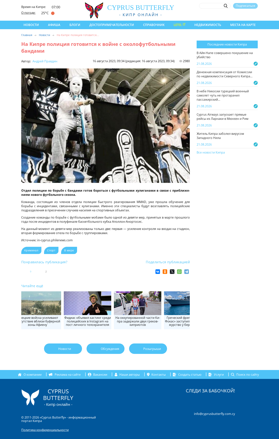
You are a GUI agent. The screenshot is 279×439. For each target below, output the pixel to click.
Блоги (74, 25)
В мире (69, 250)
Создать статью (189, 374)
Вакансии (100, 374)
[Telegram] (186, 271)
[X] (172, 271)
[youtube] (256, 15)
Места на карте (243, 25)
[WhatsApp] (179, 271)
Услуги (219, 374)
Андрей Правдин (44, 61)
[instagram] (228, 15)
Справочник (154, 25)
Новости (31, 25)
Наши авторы (129, 374)
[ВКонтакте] (157, 271)
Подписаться (245, 6)
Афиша (54, 25)
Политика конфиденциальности (45, 430)
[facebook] (221, 15)
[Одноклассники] (165, 271)
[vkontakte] (249, 15)
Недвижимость (207, 25)
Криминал (31, 250)
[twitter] (235, 15)
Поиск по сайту (247, 374)
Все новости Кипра (211, 152)
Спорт (51, 250)
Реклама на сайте (68, 374)
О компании (33, 374)
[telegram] (242, 15)
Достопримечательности (111, 25)
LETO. (178, 25)
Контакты (158, 374)
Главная (26, 35)
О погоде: (28, 13)
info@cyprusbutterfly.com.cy (214, 413)
